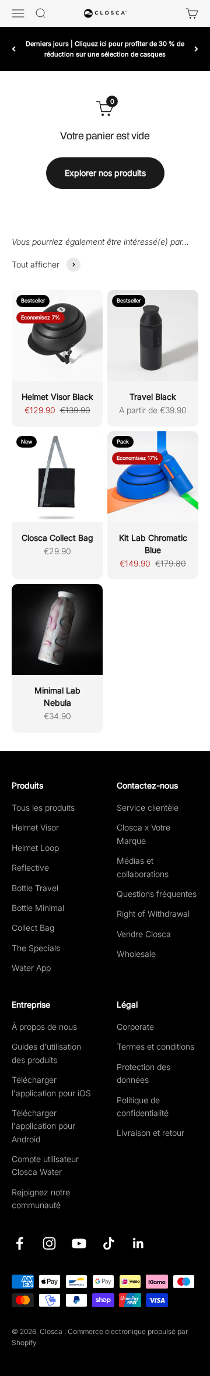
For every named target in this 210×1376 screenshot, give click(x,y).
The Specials (36, 948)
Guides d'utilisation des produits (46, 1052)
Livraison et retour (150, 1133)
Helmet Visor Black (57, 397)
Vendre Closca (144, 934)
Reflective (30, 867)
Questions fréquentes (157, 894)
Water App (31, 968)
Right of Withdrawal (153, 913)
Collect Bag (33, 927)
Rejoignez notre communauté (41, 1198)
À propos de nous (44, 1027)
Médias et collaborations (143, 867)
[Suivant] (196, 49)
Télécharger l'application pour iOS (51, 1086)
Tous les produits (43, 807)
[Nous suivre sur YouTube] (79, 1243)
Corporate (135, 1027)
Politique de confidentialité (143, 1106)
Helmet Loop (35, 848)
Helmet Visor (35, 827)
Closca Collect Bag (57, 538)
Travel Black (153, 397)
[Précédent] (14, 49)
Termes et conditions (155, 1046)
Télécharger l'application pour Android (43, 1126)
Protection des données (143, 1073)
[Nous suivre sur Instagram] (49, 1243)
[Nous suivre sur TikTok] (109, 1243)
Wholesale (136, 954)
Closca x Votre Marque (143, 833)
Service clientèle (147, 807)
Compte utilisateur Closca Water (45, 1165)
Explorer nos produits (105, 173)
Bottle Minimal (38, 908)
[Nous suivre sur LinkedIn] (138, 1243)
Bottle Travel (35, 888)
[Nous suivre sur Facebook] (19, 1243)
